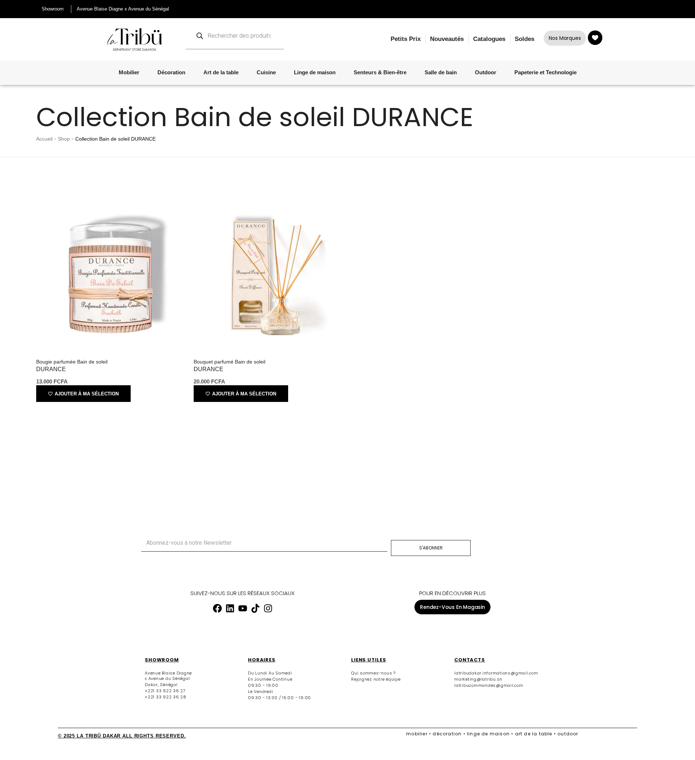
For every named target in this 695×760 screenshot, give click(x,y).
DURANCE (51, 369)
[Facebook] (217, 608)
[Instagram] (267, 608)
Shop (64, 139)
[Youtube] (242, 608)
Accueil (44, 139)
